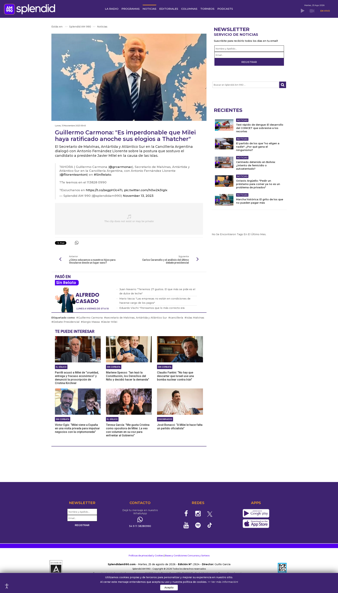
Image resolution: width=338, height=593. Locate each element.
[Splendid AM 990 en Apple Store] (255, 523)
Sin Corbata (113, 367)
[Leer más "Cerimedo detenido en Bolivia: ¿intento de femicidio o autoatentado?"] (224, 162)
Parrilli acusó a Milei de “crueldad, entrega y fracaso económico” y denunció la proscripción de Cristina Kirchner (77, 378)
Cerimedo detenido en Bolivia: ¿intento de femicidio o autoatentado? (255, 165)
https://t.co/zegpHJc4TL (104, 190)
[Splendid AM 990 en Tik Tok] (209, 525)
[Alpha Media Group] (56, 568)
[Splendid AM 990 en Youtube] (186, 525)
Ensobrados (165, 419)
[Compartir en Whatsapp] (77, 242)
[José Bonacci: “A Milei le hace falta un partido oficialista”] (180, 401)
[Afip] (282, 569)
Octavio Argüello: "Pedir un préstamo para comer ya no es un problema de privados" (258, 184)
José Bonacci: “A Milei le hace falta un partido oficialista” (179, 426)
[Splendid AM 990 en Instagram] (198, 513)
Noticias (242, 120)
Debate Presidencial (66, 321)
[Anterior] (60, 259)
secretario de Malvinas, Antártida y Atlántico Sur (136, 317)
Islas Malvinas (195, 317)
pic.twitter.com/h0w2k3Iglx (145, 190)
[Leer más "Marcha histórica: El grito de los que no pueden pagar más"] (224, 199)
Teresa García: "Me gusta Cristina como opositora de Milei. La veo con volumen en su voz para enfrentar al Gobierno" (127, 430)
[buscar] (282, 85)
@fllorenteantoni (73, 174)
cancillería (176, 317)
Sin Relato (66, 282)
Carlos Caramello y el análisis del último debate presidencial (165, 261)
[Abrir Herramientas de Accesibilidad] (7, 586)
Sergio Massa (91, 321)
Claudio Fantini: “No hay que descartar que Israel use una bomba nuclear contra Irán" (175, 376)
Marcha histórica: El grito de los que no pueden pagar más (259, 201)
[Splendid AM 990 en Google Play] (255, 513)
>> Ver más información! (223, 581)
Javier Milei (110, 321)
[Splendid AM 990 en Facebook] (186, 513)
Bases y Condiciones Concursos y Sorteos (187, 555)
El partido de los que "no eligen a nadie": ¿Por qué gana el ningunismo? (257, 147)
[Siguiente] (197, 259)
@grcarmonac (120, 167)
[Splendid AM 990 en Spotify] (198, 525)
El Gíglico (61, 367)
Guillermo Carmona (90, 317)
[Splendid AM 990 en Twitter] (209, 513)
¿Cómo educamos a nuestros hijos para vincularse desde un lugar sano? (92, 261)
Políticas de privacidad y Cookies (146, 555)
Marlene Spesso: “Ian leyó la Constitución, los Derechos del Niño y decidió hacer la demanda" (127, 376)
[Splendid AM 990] (30, 9)
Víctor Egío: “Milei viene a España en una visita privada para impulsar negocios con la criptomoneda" (77, 428)
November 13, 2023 (138, 195)
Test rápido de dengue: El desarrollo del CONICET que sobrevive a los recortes (259, 128)
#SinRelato (102, 174)
